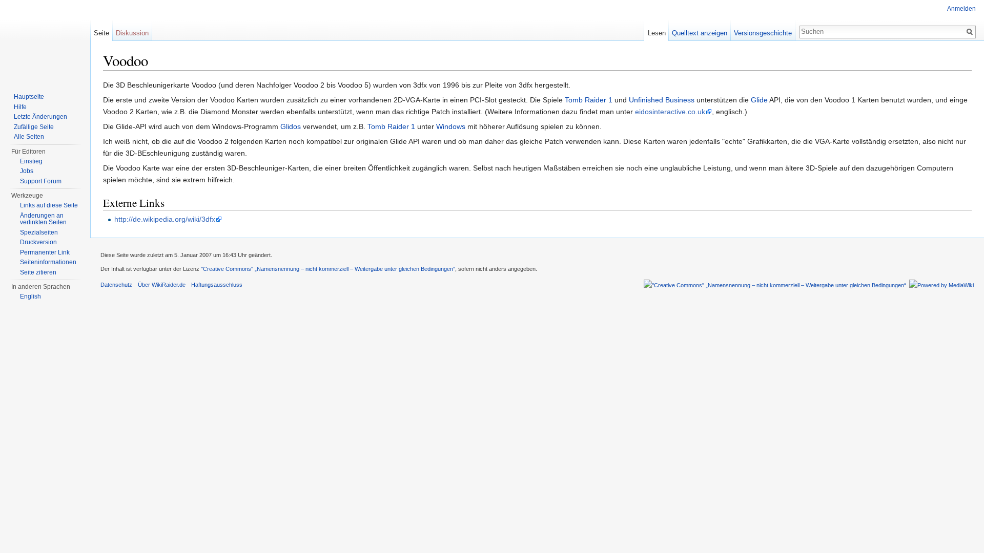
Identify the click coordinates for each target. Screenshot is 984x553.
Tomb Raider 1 (588, 100)
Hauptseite (29, 96)
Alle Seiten (29, 136)
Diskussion (132, 33)
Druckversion (38, 242)
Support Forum (40, 181)
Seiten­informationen (48, 262)
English (30, 296)
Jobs (26, 171)
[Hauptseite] (45, 41)
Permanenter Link (45, 252)
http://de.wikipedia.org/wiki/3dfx (164, 219)
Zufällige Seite (34, 127)
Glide (759, 100)
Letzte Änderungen (40, 116)
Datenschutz (116, 285)
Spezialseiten (39, 232)
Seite (101, 33)
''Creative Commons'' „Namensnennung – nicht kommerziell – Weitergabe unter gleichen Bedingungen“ (328, 269)
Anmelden (961, 8)
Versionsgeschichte (763, 33)
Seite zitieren (38, 272)
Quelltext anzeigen (699, 33)
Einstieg (31, 161)
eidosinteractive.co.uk (670, 112)
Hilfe (20, 107)
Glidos (290, 126)
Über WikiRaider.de (162, 285)
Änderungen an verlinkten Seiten (43, 219)
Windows (450, 126)
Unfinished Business (661, 100)
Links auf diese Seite (49, 205)
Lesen (657, 33)
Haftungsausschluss (216, 285)
